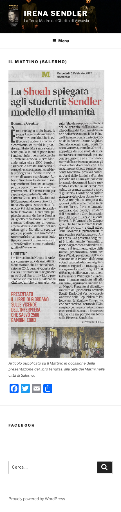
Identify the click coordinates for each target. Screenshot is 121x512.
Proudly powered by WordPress (36, 498)
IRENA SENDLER (56, 13)
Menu (63, 40)
